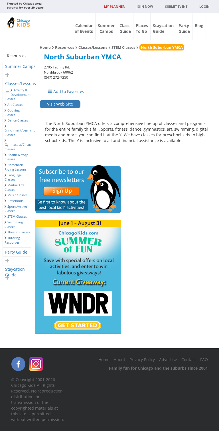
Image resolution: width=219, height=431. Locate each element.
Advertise (168, 359)
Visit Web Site (60, 104)
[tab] (17, 66)
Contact (188, 359)
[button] (7, 75)
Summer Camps (20, 66)
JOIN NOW (145, 6)
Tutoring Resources (12, 240)
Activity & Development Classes (18, 94)
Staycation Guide (15, 270)
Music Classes (17, 195)
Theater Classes (18, 232)
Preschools (15, 201)
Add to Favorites (68, 91)
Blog (199, 25)
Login (204, 6)
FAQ (204, 359)
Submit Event (176, 6)
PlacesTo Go (142, 28)
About (119, 359)
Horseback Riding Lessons (16, 167)
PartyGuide (184, 28)
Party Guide (16, 252)
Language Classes (13, 177)
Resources (64, 47)
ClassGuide (125, 28)
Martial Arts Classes (14, 187)
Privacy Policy (142, 359)
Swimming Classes (14, 224)
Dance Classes (17, 120)
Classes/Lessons (20, 83)
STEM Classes (17, 216)
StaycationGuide (163, 28)
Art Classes (15, 104)
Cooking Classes (12, 112)
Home (45, 47)
